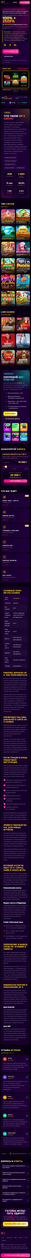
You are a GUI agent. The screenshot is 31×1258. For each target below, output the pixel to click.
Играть (26, 1251)
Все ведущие (6, 315)
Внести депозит (15, 481)
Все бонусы (8, 56)
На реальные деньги (12, 419)
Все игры (4, 206)
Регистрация (24, 2)
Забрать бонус (9, 51)
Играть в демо (10, 413)
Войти (15, 2)
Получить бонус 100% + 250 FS (15, 1224)
